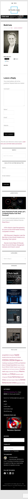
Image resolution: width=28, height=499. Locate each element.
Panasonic (18, 374)
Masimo (22, 371)
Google (15, 367)
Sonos (22, 380)
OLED (8, 374)
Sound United (11, 383)
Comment (7, 89)
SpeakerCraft (19, 382)
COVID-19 (16, 363)
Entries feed (7, 406)
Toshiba (23, 382)
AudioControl (5, 357)
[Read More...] (6, 222)
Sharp (4, 380)
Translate (16, 451)
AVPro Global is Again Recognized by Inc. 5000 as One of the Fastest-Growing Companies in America (13, 229)
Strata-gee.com (14, 10)
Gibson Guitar (9, 367)
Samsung (16, 377)
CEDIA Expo (14, 360)
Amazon (11, 355)
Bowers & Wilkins (16, 357)
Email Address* (6, 175)
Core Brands (10, 363)
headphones (19, 367)
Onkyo (12, 374)
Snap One (17, 380)
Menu (15, 3)
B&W (11, 357)
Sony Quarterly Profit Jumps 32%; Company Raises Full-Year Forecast (14, 213)
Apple (16, 355)
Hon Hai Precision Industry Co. (14, 369)
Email (5, 117)
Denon (3, 365)
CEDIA (5, 360)
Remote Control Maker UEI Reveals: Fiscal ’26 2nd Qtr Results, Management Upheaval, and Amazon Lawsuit (13, 245)
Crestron (22, 363)
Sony (4, 383)
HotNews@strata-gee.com (16, 398)
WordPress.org (8, 411)
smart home (8, 380)
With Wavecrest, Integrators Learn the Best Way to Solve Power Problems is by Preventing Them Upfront (13, 237)
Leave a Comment (18, 27)
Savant (22, 377)
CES (21, 360)
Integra (7, 371)
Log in (5, 404)
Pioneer (10, 377)
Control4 (4, 363)
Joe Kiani (11, 371)
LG (14, 371)
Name (6, 109)
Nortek (4, 374)
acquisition (5, 355)
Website (6, 125)
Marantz (17, 371)
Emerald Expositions (11, 365)
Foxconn (19, 365)
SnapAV (13, 380)
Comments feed (8, 409)
